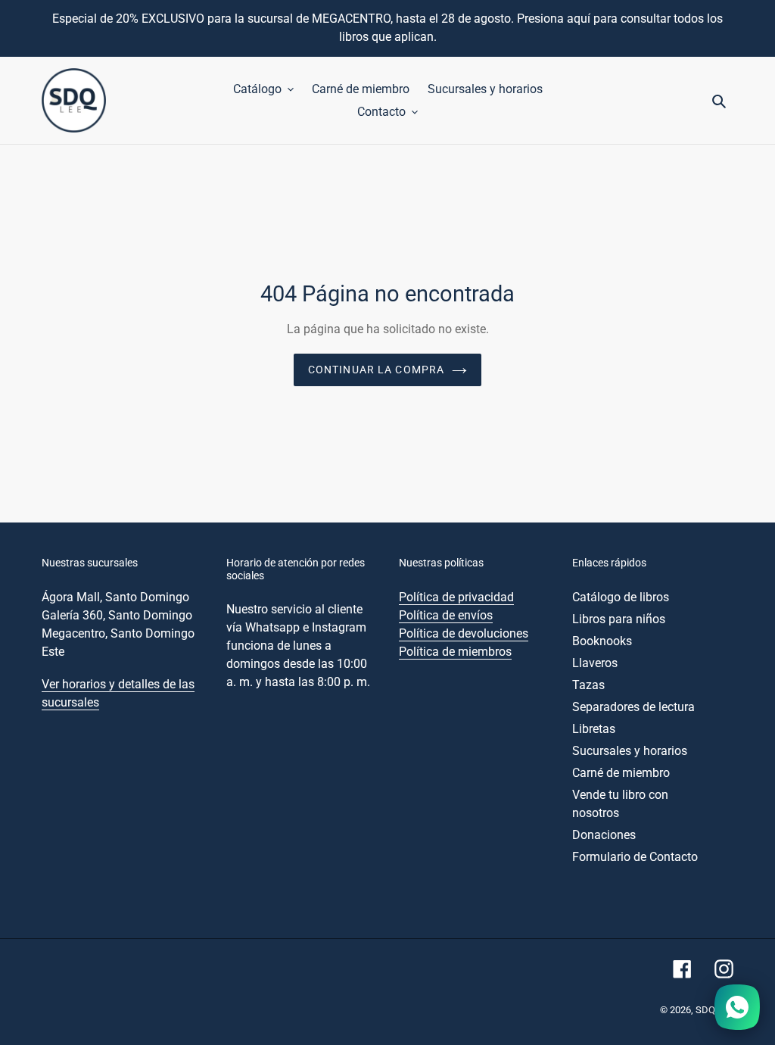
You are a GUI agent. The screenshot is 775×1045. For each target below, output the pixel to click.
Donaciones (604, 835)
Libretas (593, 729)
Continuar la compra (376, 369)
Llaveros (595, 663)
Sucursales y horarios (629, 751)
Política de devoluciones (463, 633)
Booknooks (602, 641)
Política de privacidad (456, 597)
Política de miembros (455, 651)
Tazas (588, 685)
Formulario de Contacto (635, 857)
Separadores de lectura (633, 707)
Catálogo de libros (620, 597)
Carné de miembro (621, 773)
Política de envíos (446, 615)
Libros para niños (618, 619)
